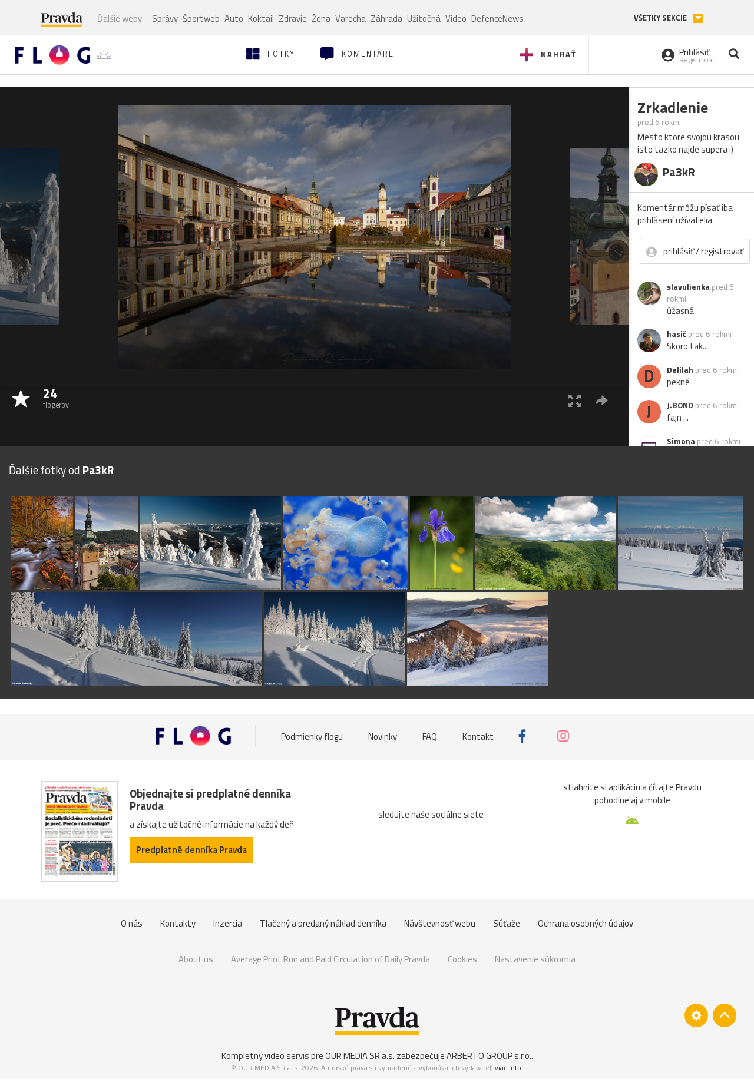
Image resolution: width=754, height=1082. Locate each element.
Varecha (350, 18)
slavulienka (688, 287)
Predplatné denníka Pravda (191, 849)
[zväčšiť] (574, 400)
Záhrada (386, 18)
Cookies (462, 959)
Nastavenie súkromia (535, 959)
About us (195, 959)
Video (456, 18)
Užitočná (424, 18)
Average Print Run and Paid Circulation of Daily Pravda (330, 959)
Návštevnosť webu (439, 923)
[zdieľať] (602, 400)
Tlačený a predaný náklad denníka (323, 923)
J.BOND (680, 405)
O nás (132, 923)
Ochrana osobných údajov (585, 923)
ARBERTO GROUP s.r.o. (489, 1056)
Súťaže (506, 923)
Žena (321, 18)
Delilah (680, 370)
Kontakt (478, 736)
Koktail (261, 18)
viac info (508, 1067)
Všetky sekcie (661, 18)
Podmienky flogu (312, 736)
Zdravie (293, 18)
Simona (681, 441)
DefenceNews (497, 18)
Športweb (201, 18)
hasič (676, 334)
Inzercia (227, 923)
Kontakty (178, 923)
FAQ (429, 736)
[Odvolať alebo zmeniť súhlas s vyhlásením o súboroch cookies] (696, 1015)
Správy (165, 18)
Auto (233, 18)
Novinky (382, 736)
